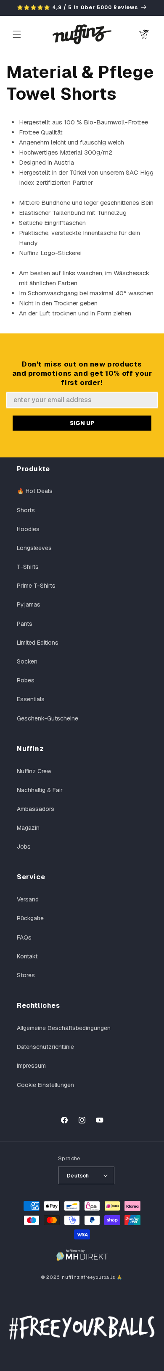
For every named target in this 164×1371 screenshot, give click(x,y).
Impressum (31, 1065)
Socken (27, 661)
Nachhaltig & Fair (40, 790)
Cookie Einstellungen (45, 1085)
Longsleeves (34, 548)
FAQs (24, 937)
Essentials (31, 699)
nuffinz (70, 1277)
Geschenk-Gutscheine (47, 718)
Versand (28, 899)
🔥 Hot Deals (35, 491)
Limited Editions (37, 642)
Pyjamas (28, 604)
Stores (26, 975)
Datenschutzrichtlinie (45, 1047)
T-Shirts (28, 567)
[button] (17, 34)
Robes (25, 680)
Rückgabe (30, 918)
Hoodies (28, 529)
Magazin (28, 827)
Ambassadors (35, 809)
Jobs (24, 846)
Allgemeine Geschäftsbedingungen (64, 1028)
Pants (24, 623)
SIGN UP (82, 423)
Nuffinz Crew (34, 771)
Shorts (26, 510)
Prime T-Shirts (36, 585)
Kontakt (27, 956)
